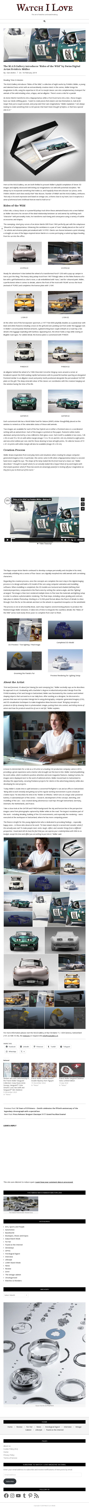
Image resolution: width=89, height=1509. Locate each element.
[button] (31, 856)
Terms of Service (10, 1458)
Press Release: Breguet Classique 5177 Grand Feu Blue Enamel (39, 1114)
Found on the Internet (14, 1245)
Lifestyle (8, 1259)
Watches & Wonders (13, 1280)
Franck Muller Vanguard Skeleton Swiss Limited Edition (71, 1079)
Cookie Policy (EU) (10, 1449)
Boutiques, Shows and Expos (16, 1236)
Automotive (9, 1230)
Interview (9, 1256)
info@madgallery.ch (50, 1036)
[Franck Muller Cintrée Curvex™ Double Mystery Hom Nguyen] (44, 1070)
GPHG (7, 1250)
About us (7, 1446)
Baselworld (9, 1233)
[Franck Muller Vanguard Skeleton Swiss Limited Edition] (72, 1070)
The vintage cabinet (13, 1274)
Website (26, 1036)
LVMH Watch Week (13, 1262)
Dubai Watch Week (12, 1239)
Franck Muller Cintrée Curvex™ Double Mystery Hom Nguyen (42, 1079)
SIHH (7, 1271)
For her (8, 1242)
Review (8, 1268)
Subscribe (10, 1481)
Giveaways (9, 1248)
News (7, 1265)
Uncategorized (11, 1277)
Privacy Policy (8, 1455)
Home (5, 1452)
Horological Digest (12, 1253)
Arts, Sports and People (14, 1227)
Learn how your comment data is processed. (54, 1182)
